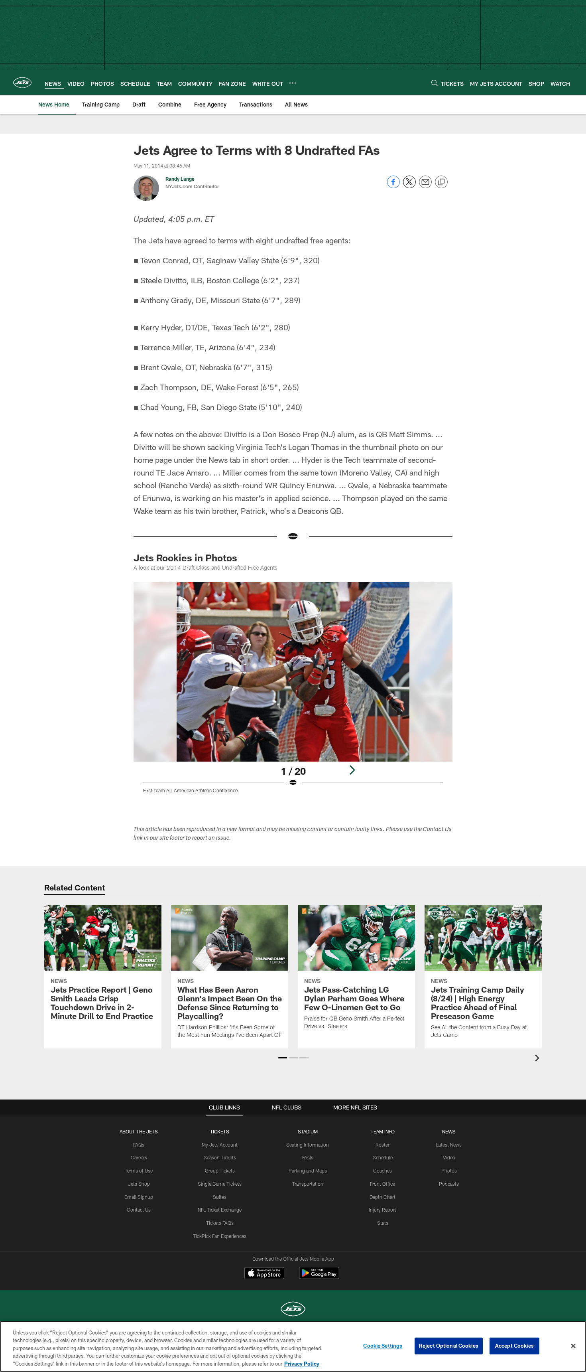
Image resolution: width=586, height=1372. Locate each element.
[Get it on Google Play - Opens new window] (319, 1277)
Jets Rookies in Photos (185, 557)
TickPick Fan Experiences (219, 1236)
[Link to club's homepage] (22, 82)
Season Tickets (220, 1157)
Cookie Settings (382, 1345)
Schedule (383, 1157)
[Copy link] (441, 182)
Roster (382, 1144)
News (449, 1131)
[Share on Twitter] (409, 186)
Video (449, 1157)
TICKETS (219, 1131)
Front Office (382, 1183)
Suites (219, 1197)
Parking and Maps (308, 1170)
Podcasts (449, 1183)
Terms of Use (139, 1170)
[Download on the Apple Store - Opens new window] (264, 1274)
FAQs (138, 1144)
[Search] (434, 82)
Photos (449, 1170)
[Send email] (425, 186)
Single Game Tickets (220, 1183)
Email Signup (138, 1197)
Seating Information (307, 1144)
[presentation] (538, 1059)
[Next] (352, 770)
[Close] (573, 1346)
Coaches (382, 1170)
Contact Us (139, 1209)
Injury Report (382, 1209)
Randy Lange (180, 179)
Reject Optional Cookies (448, 1345)
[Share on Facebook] (393, 186)
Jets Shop (139, 1183)
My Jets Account (220, 1144)
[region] (293, 1346)
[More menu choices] (292, 83)
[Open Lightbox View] (293, 692)
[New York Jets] (293, 1310)
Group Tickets (220, 1170)
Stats (382, 1223)
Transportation (307, 1183)
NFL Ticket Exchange (220, 1209)
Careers (139, 1157)
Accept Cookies (514, 1345)
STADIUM (308, 1131)
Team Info (383, 1131)
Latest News (449, 1144)
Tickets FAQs (220, 1223)
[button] (282, 1057)
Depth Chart (382, 1197)
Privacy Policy (301, 1363)
